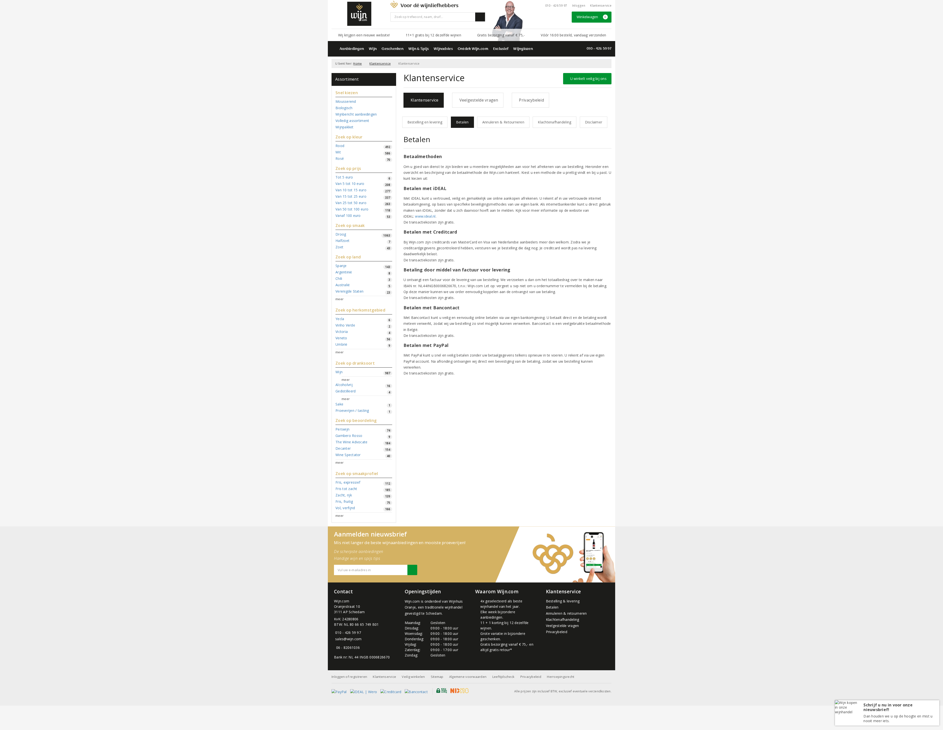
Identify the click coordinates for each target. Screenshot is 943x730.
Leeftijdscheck (503, 676)
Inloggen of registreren (349, 676)
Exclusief (500, 49)
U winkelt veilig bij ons (587, 78)
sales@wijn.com (348, 639)
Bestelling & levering (563, 601)
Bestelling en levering (425, 122)
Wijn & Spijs (418, 49)
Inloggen (578, 5)
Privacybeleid (530, 100)
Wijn (373, 49)
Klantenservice (600, 5)
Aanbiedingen (352, 49)
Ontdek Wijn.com (473, 49)
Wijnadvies (443, 49)
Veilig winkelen (413, 676)
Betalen (462, 122)
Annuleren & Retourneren (503, 122)
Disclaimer (593, 122)
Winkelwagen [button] (591, 17)
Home (357, 63)
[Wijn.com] (359, 14)
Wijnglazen (523, 49)
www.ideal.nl (425, 216)
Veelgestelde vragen (477, 100)
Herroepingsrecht (560, 676)
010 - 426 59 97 (556, 5)
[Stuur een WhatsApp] (335, 647)
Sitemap (437, 676)
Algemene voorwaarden (467, 676)
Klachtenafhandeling (554, 122)
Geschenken (392, 49)
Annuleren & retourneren (566, 613)
